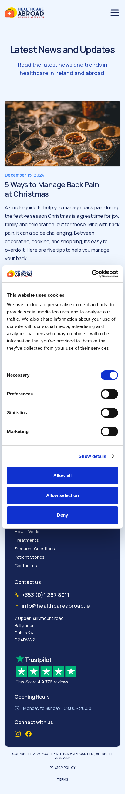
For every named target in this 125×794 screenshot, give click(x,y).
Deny (62, 515)
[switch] (109, 394)
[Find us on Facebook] (28, 734)
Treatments (27, 540)
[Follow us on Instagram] (18, 734)
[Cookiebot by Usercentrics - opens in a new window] (91, 274)
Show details (92, 456)
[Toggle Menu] (114, 12)
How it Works (28, 531)
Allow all (62, 475)
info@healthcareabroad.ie (56, 605)
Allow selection (62, 495)
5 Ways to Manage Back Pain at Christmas (52, 189)
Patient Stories (30, 557)
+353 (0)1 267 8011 (45, 594)
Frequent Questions (35, 548)
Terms (62, 779)
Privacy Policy (63, 768)
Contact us (26, 565)
